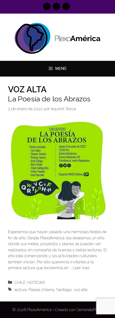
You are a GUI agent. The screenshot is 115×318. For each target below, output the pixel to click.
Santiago (64, 289)
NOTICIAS (36, 282)
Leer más (81, 267)
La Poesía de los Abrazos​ (49, 99)
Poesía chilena (41, 289)
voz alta (80, 289)
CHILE (20, 282)
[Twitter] (66, 6)
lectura (20, 289)
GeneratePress (90, 309)
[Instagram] (56, 6)
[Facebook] (47, 6)
